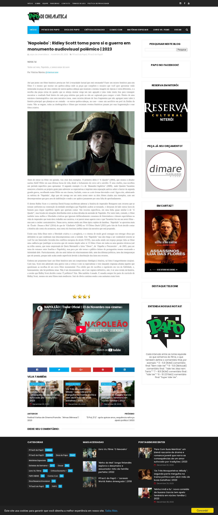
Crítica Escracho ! (58, 471)
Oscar (178, 29)
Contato (66, 3)
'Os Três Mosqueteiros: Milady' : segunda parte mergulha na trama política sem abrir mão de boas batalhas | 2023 (81, 395)
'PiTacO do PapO (36, 486)
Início (30, 3)
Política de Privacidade (98, 3)
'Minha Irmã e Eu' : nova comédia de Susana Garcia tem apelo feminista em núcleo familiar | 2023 (116, 396)
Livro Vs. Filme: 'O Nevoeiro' (112, 449)
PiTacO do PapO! (95, 54)
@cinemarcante (52, 72)
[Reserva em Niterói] (166, 131)
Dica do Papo (71, 29)
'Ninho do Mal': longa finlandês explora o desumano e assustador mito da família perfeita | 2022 (115, 467)
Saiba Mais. (111, 510)
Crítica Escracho (94, 29)
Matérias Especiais (137, 29)
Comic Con (116, 29)
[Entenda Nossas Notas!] (166, 351)
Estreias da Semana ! (38, 465)
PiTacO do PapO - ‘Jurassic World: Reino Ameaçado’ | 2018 (115, 480)
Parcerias (54, 3)
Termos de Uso (79, 3)
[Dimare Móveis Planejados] (166, 190)
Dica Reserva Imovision (39, 481)
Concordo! (202, 510)
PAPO (54, 486)
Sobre (37, 3)
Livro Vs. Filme (161, 29)
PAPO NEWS (34, 476)
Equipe (45, 3)
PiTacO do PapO (50, 29)
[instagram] (180, 3)
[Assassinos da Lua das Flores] (166, 271)
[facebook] (184, 3)
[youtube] (189, 3)
